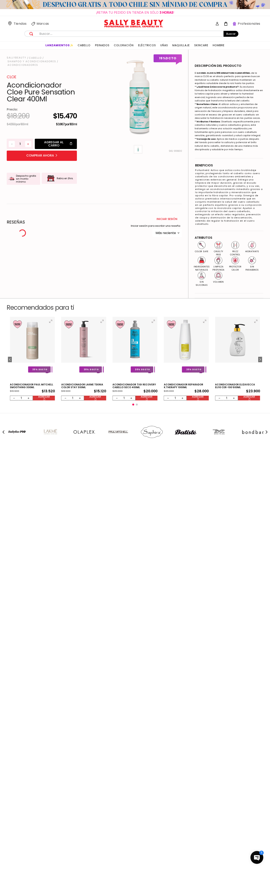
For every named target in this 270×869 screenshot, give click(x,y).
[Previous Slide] (3, 416)
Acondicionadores (23, 65)
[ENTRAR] (215, 24)
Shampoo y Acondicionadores (32, 61)
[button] (10, 351)
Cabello (35, 58)
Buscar (231, 34)
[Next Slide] (266, 416)
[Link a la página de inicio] (17, 57)
